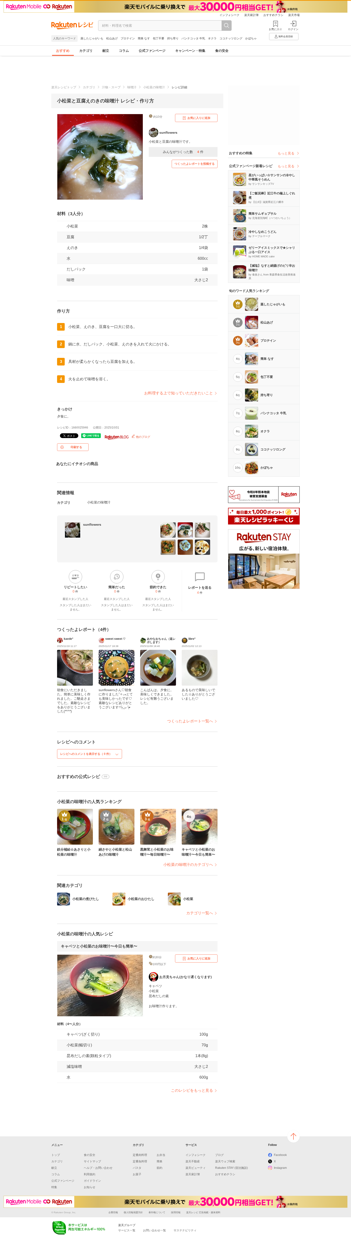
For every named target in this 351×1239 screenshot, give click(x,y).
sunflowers (92, 524)
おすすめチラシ (273, 15)
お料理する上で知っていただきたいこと (178, 393)
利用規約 (89, 1174)
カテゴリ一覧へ (199, 913)
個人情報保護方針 (133, 1212)
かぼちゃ (251, 38)
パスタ (137, 1168)
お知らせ (89, 1187)
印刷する (76, 447)
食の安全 (222, 51)
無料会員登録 (285, 36)
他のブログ (142, 437)
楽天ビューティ (196, 1168)
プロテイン (128, 38)
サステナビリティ (185, 1230)
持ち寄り (173, 38)
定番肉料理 (140, 1155)
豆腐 (70, 237)
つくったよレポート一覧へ (190, 721)
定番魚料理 (140, 1161)
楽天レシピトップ (63, 87)
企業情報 (113, 1212)
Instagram (280, 1168)
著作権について (157, 1212)
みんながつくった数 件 (183, 152)
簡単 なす (144, 38)
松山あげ (112, 38)
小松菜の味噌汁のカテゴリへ (188, 865)
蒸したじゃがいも (91, 38)
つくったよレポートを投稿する (195, 163)
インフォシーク (229, 15)
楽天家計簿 (251, 15)
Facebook (280, 1155)
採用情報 (176, 1212)
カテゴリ (86, 51)
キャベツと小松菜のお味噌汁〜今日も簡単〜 (99, 946)
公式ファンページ (152, 51)
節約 (159, 1168)
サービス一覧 (126, 1230)
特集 (54, 1187)
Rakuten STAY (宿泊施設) (231, 1168)
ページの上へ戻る (293, 1136)
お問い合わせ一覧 (154, 1230)
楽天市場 (294, 15)
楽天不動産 (193, 1161)
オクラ (212, 38)
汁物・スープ (111, 87)
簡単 (159, 1161)
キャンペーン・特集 (190, 51)
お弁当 (161, 1155)
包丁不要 (158, 38)
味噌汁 (132, 87)
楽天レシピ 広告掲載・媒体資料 (203, 1212)
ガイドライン (92, 1180)
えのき (72, 248)
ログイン (293, 29)
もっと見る (286, 153)
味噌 (70, 280)
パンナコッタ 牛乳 (193, 38)
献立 (105, 51)
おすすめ (62, 51)
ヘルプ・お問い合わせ (98, 1168)
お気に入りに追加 (198, 118)
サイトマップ (92, 1161)
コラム (124, 51)
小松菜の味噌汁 (154, 87)
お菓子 (137, 1174)
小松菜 (72, 226)
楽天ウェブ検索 (225, 1161)
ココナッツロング (230, 38)
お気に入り (275, 29)
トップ (55, 1155)
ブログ (219, 1155)
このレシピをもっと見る (192, 1090)
